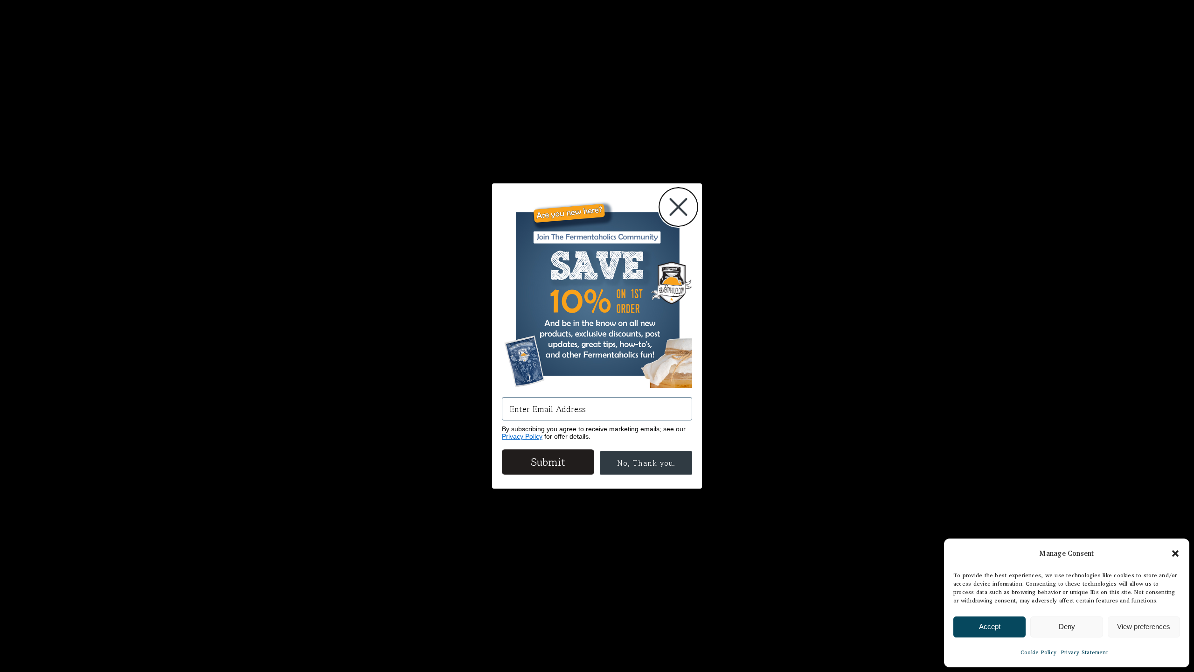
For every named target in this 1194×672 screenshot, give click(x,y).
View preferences (1143, 626)
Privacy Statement (1084, 652)
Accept (989, 626)
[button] (1175, 553)
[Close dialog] (678, 207)
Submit (548, 462)
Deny (1067, 626)
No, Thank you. (646, 463)
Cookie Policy (1038, 652)
